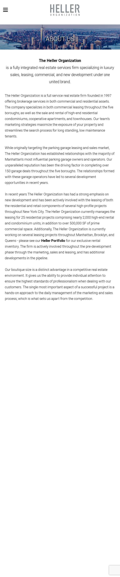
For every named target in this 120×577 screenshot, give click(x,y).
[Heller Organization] (65, 10)
